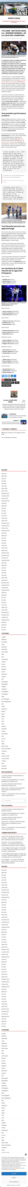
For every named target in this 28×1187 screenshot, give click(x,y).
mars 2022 (4, 605)
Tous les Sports (5, 758)
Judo (2, 704)
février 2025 (4, 518)
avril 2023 (3, 572)
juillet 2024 (4, 535)
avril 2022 (3, 602)
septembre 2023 (5, 560)
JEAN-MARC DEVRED (17, 38)
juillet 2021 (4, 625)
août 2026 (3, 473)
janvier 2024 (4, 550)
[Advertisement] (14, 454)
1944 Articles (23, 401)
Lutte (2, 721)
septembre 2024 (5, 530)
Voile (2, 763)
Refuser (14, 1177)
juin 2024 (3, 538)
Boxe (2, 657)
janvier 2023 (4, 580)
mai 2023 (3, 570)
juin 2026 (3, 478)
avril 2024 (3, 543)
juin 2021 (3, 627)
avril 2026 (3, 483)
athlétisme (4, 639)
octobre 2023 (4, 558)
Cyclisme (3, 661)
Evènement (4, 674)
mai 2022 (3, 600)
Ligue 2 (3, 716)
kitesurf (3, 711)
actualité (3, 637)
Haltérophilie (4, 684)
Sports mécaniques (6, 748)
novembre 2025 (5, 496)
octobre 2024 (4, 528)
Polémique (4, 728)
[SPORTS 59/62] (14, 14)
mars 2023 (4, 575)
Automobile (4, 642)
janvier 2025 (4, 520)
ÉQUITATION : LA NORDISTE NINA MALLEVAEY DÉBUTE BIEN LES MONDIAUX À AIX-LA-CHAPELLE (13, 789)
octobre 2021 (4, 617)
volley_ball (3, 766)
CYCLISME (7, 379)
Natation (3, 726)
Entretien (3, 666)
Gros (14, 379)
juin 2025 (3, 508)
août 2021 (3, 622)
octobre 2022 (4, 587)
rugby (2, 743)
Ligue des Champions (8, 382)
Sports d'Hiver (4, 746)
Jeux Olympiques (5, 699)
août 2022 (3, 592)
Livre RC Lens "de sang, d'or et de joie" (10, 836)
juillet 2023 (4, 565)
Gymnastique (4, 681)
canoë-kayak (4, 659)
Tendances (4, 751)
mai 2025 (3, 510)
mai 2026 (3, 481)
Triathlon (3, 761)
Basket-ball (4, 649)
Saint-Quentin (6, 385)
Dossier (3, 664)
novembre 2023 (5, 555)
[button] (26, 1154)
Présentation (4, 733)
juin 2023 (3, 568)
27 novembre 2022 (7, 38)
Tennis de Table (5, 756)
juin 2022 (3, 597)
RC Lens (3, 738)
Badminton (4, 647)
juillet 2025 (4, 506)
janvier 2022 (4, 610)
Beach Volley (4, 652)
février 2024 (4, 548)
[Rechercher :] (14, 801)
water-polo (4, 768)
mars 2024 (4, 545)
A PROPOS (18, 1185)
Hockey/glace (4, 694)
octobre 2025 (4, 498)
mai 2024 (3, 540)
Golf (2, 679)
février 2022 (4, 607)
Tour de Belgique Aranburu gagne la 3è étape (12, 848)
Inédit (2, 696)
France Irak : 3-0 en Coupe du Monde (10, 842)
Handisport (4, 689)
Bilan (2, 654)
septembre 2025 (5, 501)
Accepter (14, 1173)
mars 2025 (4, 515)
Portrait (3, 731)
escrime (3, 671)
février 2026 (4, 488)
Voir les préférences (14, 1181)
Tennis (3, 753)
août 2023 (3, 563)
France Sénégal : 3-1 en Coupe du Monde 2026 (12, 859)
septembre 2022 (5, 590)
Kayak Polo (4, 709)
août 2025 (3, 503)
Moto (2, 723)
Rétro (2, 741)
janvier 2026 (4, 491)
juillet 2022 (4, 595)
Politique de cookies (11, 1185)
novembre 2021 (5, 615)
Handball (3, 686)
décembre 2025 (5, 493)
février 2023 (4, 577)
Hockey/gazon (4, 691)
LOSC (2, 718)
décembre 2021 (5, 612)
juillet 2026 (4, 476)
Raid (2, 736)
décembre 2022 (5, 582)
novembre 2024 (5, 525)
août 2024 (3, 533)
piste (17, 382)
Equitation (3, 669)
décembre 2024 (5, 523)
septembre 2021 (5, 620)
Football (3, 676)
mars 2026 (4, 486)
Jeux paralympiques (6, 701)
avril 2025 (3, 513)
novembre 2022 (5, 585)
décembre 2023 (5, 553)
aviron (2, 644)
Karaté (3, 706)
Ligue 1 (3, 714)
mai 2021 (3, 629)
